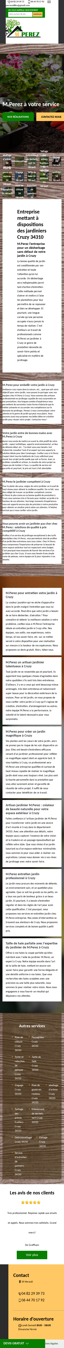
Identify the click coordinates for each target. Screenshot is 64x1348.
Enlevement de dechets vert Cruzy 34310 (38, 1116)
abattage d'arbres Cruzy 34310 (53, 1092)
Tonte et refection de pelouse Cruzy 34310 (19, 1068)
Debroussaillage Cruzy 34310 (23, 1139)
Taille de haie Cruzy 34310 (36, 1063)
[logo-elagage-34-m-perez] (21, 28)
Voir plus (32, 1255)
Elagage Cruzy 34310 (19, 1089)
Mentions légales (49, 1343)
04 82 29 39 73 (17, 1)
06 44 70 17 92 (37, 1)
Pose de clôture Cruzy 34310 (19, 1044)
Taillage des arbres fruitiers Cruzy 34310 (19, 1120)
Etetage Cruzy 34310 (43, 1142)
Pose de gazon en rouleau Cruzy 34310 (36, 1094)
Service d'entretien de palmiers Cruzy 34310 (21, 1164)
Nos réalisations (18, 117)
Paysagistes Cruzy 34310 (38, 1041)
